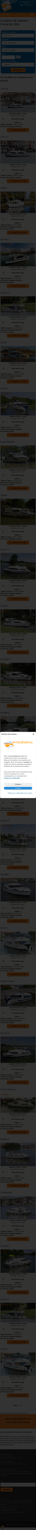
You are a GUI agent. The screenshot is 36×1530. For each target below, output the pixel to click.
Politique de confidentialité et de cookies (20, 793)
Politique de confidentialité (12, 778)
